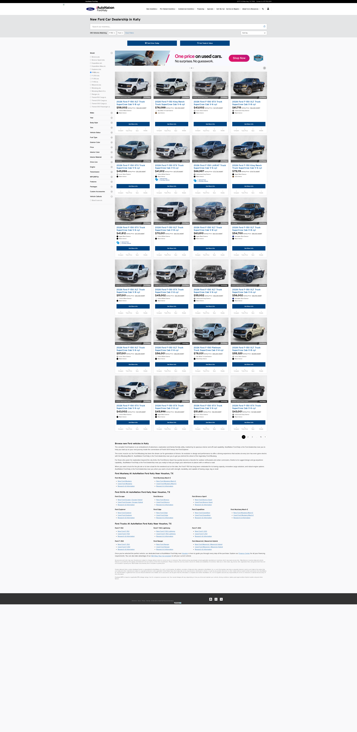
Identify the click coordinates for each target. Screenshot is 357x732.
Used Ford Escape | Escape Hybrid (130, 538)
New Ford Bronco (162, 536)
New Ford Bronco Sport (203, 536)
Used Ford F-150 (124, 570)
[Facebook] (211, 636)
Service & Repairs (232, 9)
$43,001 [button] (246, 437)
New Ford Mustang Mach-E (166, 517)
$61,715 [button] (246, 107)
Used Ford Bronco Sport (204, 538)
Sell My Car (220, 9)
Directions (134, 637)
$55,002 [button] (208, 310)
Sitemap (148, 637)
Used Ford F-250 (201, 570)
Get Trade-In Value (206, 43)
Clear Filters (129, 33)
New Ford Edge (162, 549)
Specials (210, 9)
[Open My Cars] (267, 9)
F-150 (111, 33)
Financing (200, 9)
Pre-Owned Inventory (167, 9)
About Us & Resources (250, 9)
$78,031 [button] (208, 374)
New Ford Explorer (124, 549)
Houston (185, 590)
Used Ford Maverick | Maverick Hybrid (209, 583)
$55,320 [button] (246, 374)
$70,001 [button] (169, 243)
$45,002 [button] (169, 310)
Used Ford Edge (162, 551)
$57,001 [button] (130, 310)
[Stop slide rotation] (264, 68)
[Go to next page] (265, 473)
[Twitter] (222, 636)
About (139, 637)
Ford (119, 33)
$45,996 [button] (131, 176)
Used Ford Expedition (203, 551)
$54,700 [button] (247, 243)
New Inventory (151, 9)
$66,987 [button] (208, 176)
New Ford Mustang (125, 517)
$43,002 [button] (208, 107)
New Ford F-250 (201, 568)
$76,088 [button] (170, 107)
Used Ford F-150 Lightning (166, 570)
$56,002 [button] (247, 310)
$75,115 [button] (246, 176)
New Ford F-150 (123, 568)
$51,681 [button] (208, 437)
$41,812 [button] (169, 176)
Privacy (143, 637)
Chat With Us (133, 129)
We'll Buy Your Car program (161, 592)
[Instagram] (216, 636)
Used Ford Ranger (163, 583)
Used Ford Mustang (125, 520)
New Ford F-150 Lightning (165, 568)
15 (261, 473)
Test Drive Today (153, 43)
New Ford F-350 (124, 581)
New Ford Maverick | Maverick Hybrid (208, 581)
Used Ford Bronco (163, 538)
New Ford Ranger (162, 581)
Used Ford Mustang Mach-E (166, 520)
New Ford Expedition (202, 549)
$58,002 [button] (131, 107)
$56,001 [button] (169, 374)
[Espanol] (64, 4)
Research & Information (126, 522)
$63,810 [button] (208, 243)
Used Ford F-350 (124, 583)
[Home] (90, 9)
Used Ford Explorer (125, 551)
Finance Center (244, 590)
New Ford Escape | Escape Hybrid (130, 536)
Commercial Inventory (186, 9)
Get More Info (133, 124)
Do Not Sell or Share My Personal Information (162, 637)
